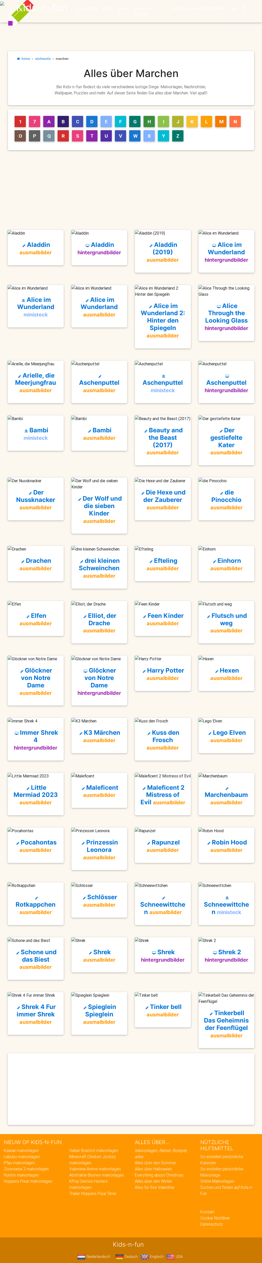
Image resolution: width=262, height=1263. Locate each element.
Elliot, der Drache (99, 623)
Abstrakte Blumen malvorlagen (96, 1175)
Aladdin (35, 248)
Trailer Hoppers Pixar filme (92, 1193)
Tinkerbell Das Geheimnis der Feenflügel (226, 1023)
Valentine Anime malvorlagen (95, 1168)
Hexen (226, 674)
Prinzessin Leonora (100, 850)
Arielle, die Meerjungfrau (35, 383)
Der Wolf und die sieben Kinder (101, 509)
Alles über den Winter (153, 1181)
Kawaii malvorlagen (21, 1150)
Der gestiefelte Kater (226, 441)
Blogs (108, 8)
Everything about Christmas (159, 1175)
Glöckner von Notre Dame (35, 681)
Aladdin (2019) (163, 252)
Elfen (35, 619)
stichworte (43, 59)
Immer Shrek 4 (36, 740)
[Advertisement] (133, 190)
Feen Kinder (165, 619)
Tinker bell (164, 1010)
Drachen (35, 564)
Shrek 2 (226, 955)
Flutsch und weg (228, 623)
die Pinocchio (226, 500)
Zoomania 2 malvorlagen (26, 1168)
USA (179, 1256)
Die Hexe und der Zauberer (164, 500)
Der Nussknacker (35, 500)
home (25, 59)
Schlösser (100, 900)
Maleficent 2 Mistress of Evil (162, 795)
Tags (232, 8)
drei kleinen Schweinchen (99, 568)
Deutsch (131, 1256)
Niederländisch (97, 1256)
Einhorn (226, 564)
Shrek (99, 955)
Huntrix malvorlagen (21, 1175)
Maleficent (100, 791)
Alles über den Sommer (155, 1162)
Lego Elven (228, 736)
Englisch (156, 1256)
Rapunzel (163, 846)
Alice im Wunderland (226, 252)
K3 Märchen (101, 736)
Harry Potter (165, 674)
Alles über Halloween (153, 1168)
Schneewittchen (162, 908)
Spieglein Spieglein (99, 1014)
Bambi (36, 433)
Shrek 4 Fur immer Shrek (36, 1014)
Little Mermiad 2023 (36, 795)
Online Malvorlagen (217, 1181)
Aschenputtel (99, 386)
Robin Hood (228, 846)
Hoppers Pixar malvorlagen (28, 1181)
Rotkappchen (36, 908)
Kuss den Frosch (163, 740)
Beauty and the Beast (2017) (165, 441)
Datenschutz (211, 1224)
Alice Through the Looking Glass (226, 316)
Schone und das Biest (38, 959)
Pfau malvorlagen (19, 1162)
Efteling (163, 564)
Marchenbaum (226, 798)
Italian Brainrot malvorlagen (93, 1150)
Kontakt (207, 1211)
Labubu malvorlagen (22, 1156)
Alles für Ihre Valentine (154, 1187)
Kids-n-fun (42, 7)
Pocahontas (38, 846)
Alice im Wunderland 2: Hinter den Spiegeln (163, 320)
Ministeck (180, 8)
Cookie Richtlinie (215, 1218)
